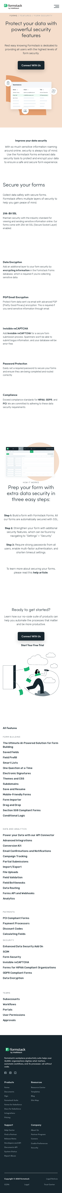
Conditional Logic (14, 815)
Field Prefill (10, 757)
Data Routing (11, 888)
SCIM (6, 951)
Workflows (9, 1004)
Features (26, 16)
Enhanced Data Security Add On (23, 946)
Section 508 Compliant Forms (22, 810)
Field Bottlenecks (14, 882)
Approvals (9, 1020)
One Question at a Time (17, 768)
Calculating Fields (14, 934)
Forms (13, 16)
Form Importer (12, 799)
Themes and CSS (13, 778)
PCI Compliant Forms (16, 918)
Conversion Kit (12, 845)
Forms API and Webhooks (18, 893)
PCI (5, 403)
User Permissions (14, 1015)
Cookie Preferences (39, 1143)
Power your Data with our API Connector (28, 835)
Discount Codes (13, 928)
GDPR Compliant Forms (17, 972)
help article (40, 572)
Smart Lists (10, 762)
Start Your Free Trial (32, 645)
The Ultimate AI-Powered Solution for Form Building (30, 745)
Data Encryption (13, 978)
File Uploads (10, 872)
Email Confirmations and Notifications (27, 851)
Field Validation (12, 877)
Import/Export (12, 866)
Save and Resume (14, 789)
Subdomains (11, 783)
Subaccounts (11, 999)
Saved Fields (11, 752)
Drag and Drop (12, 805)
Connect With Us (31, 65)
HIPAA (41, 399)
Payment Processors (16, 923)
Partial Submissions (15, 861)
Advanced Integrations (17, 840)
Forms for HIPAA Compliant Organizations (29, 967)
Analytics (9, 898)
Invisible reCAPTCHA (19, 333)
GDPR (49, 399)
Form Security (12, 957)
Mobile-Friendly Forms (17, 794)
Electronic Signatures (17, 773)
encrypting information (16, 270)
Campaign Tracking (15, 856)
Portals (7, 1009)
